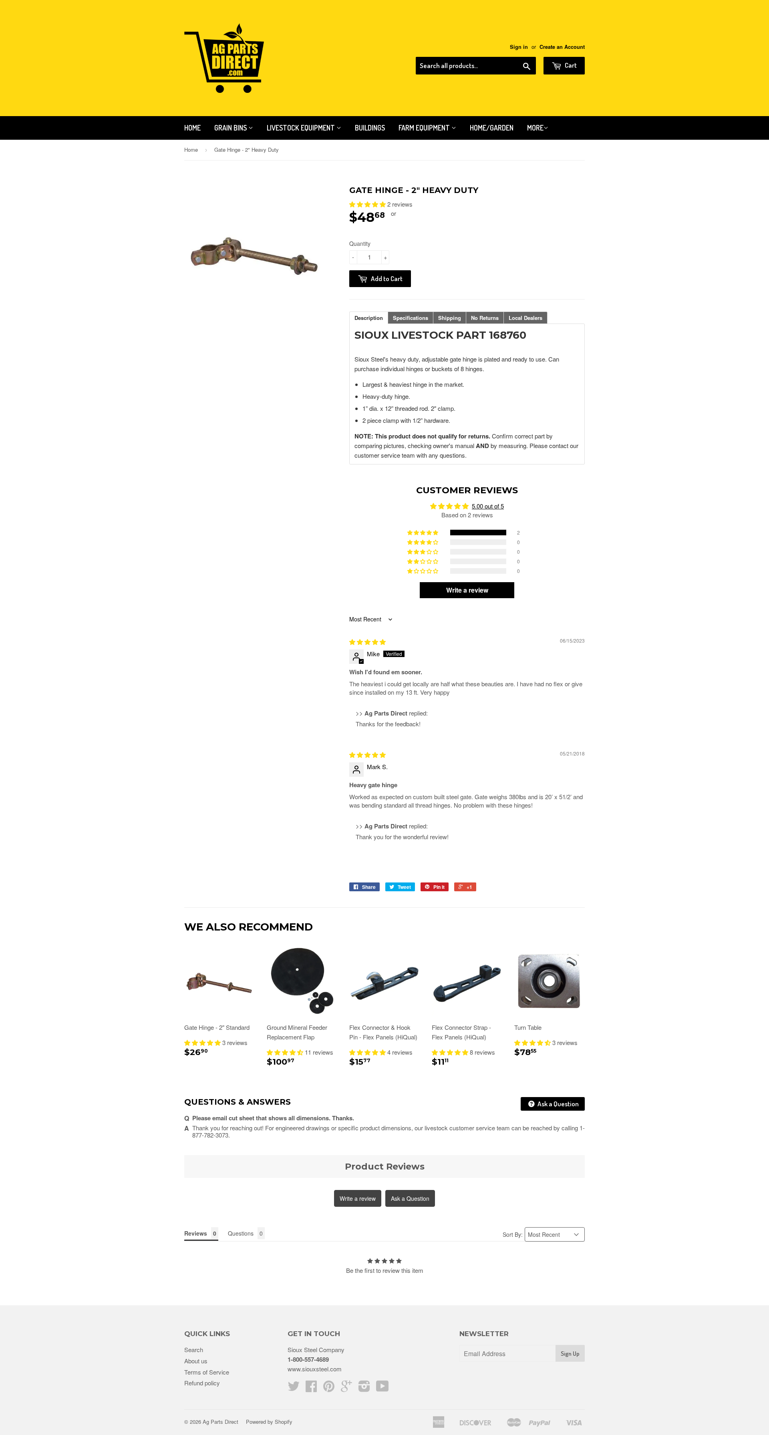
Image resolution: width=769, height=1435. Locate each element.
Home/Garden (491, 127)
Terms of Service (206, 1372)
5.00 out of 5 (488, 506)
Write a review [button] (467, 590)
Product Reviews (385, 1166)
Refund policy (202, 1383)
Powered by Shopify (269, 1421)
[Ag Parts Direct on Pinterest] (329, 1388)
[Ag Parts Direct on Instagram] (364, 1388)
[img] (367, 641)
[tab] (368, 318)
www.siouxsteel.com (315, 1369)
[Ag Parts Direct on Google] (346, 1388)
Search (193, 1349)
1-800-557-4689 (308, 1359)
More (535, 127)
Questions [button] (241, 1233)
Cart (570, 65)
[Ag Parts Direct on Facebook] (311, 1388)
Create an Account (562, 46)
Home (192, 127)
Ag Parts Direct (220, 1421)
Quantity (359, 243)
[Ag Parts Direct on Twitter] (294, 1388)
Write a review (358, 1198)
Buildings (370, 127)
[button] (368, 204)
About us (195, 1361)
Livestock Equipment (301, 127)
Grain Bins (231, 127)
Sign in (519, 46)
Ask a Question (557, 1103)
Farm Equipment (425, 127)
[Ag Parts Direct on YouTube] (382, 1388)
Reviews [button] (195, 1233)
